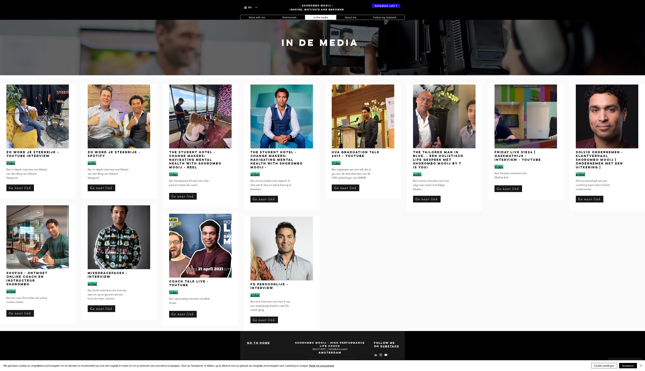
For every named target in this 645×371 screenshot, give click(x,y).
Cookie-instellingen (604, 365)
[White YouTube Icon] (386, 355)
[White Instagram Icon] (380, 355)
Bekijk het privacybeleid (321, 365)
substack (389, 346)
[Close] (641, 365)
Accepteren (628, 365)
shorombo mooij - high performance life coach (330, 344)
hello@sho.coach (338, 349)
